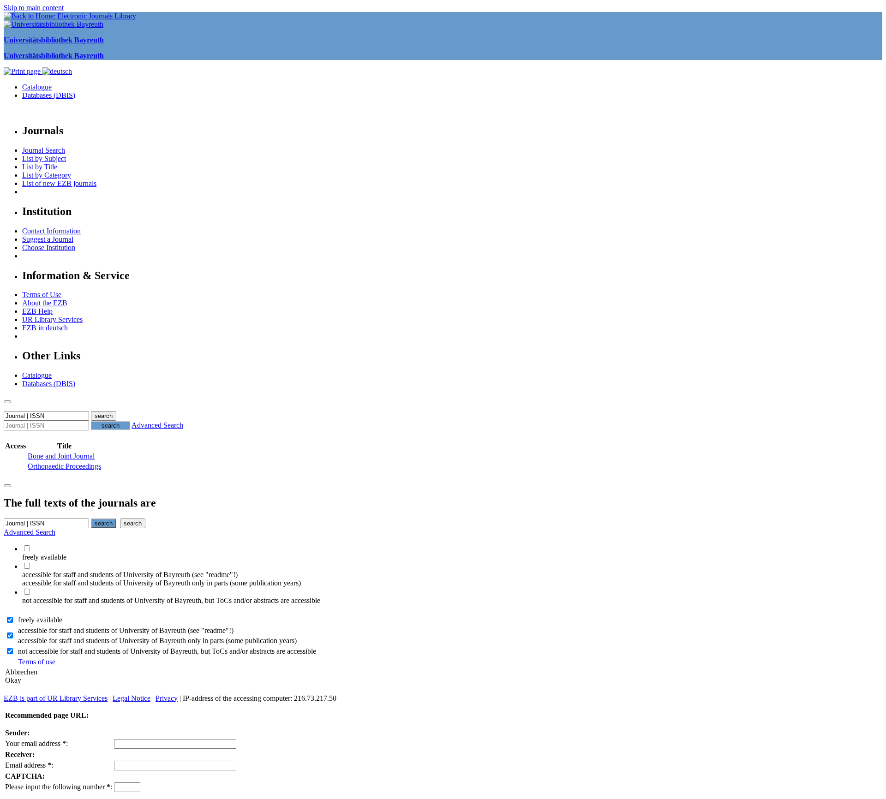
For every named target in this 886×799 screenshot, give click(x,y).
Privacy (167, 698)
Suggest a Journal (47, 239)
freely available (40, 620)
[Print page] (23, 71)
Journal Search (43, 150)
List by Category (46, 175)
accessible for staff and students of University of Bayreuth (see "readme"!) (125, 630)
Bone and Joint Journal (61, 456)
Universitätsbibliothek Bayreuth (54, 40)
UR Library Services (52, 319)
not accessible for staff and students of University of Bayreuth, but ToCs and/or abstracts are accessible (167, 651)
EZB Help (37, 311)
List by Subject (44, 158)
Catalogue (37, 87)
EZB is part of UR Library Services (56, 698)
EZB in (45, 328)
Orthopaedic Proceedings (64, 466)
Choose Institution (48, 247)
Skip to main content (34, 8)
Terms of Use (41, 294)
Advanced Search (157, 425)
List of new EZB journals (59, 183)
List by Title (39, 167)
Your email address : (36, 743)
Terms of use (36, 662)
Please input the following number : (58, 787)
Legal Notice (131, 698)
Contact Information (51, 231)
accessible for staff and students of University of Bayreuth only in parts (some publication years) (157, 640)
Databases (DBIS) (48, 95)
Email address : (29, 765)
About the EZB (44, 303)
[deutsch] (57, 71)
